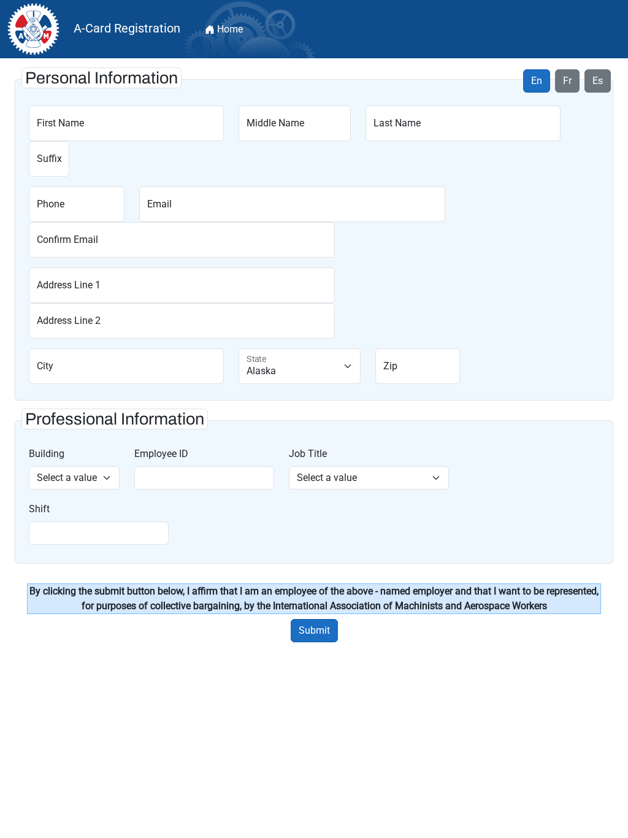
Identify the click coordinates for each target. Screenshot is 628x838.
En (536, 80)
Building (46, 453)
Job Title (308, 453)
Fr (567, 80)
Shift (39, 509)
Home (229, 29)
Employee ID (161, 453)
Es (597, 80)
